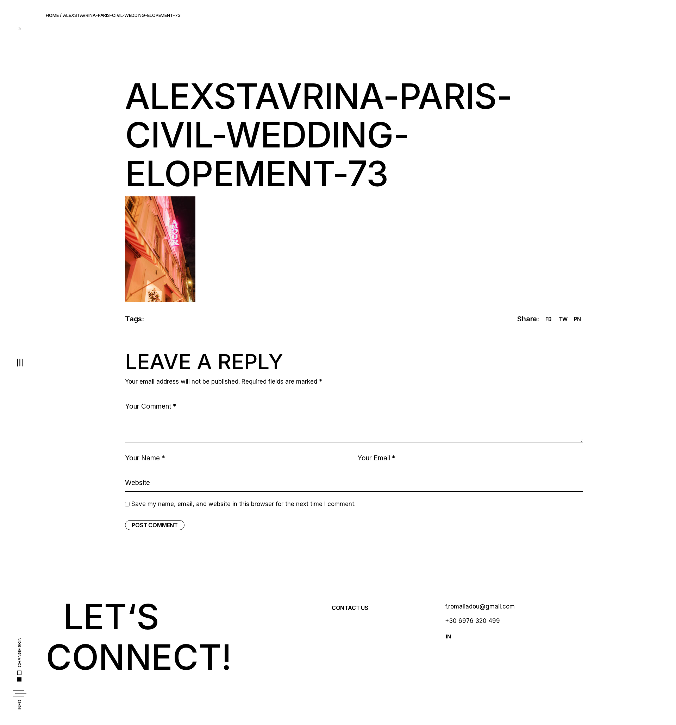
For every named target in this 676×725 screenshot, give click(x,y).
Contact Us (350, 607)
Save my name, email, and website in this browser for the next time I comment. (243, 504)
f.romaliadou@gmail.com (480, 606)
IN (448, 636)
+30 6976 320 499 (472, 620)
